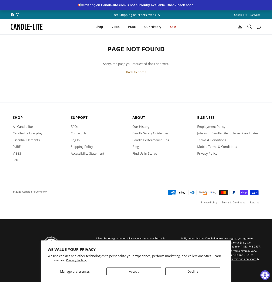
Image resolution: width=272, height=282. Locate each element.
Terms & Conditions (211, 140)
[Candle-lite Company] (26, 27)
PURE (132, 27)
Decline (192, 271)
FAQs (74, 126)
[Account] (239, 26)
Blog (135, 146)
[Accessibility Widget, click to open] (265, 275)
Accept (134, 271)
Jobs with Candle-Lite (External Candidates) (228, 133)
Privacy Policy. (76, 260)
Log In (75, 140)
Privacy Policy (207, 153)
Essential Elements (26, 140)
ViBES (116, 27)
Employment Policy (211, 126)
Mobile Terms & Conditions (217, 146)
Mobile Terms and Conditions (239, 259)
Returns (254, 202)
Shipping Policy (82, 146)
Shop (99, 27)
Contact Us (78, 133)
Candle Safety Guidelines (150, 133)
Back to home (136, 72)
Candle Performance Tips (150, 140)
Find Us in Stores (144, 153)
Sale (173, 27)
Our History (153, 27)
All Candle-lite (23, 126)
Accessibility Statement (87, 153)
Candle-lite (240, 15)
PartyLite (255, 15)
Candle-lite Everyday (27, 133)
